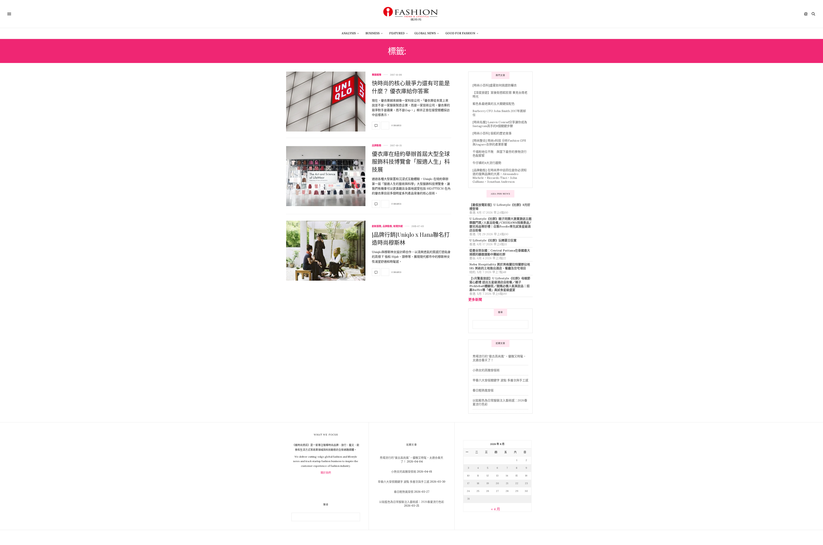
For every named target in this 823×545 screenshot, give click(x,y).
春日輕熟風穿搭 (483, 390)
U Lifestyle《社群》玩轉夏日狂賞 (493, 240)
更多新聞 (475, 299)
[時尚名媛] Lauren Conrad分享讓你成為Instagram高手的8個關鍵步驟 (500, 124)
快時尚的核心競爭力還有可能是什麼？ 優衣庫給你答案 (411, 86)
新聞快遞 (398, 226)
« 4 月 (495, 509)
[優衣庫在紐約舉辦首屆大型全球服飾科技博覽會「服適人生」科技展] (325, 176)
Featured (397, 33)
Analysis (349, 33)
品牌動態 (376, 145)
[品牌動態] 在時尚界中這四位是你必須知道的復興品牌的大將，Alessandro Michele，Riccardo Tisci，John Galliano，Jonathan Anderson (500, 176)
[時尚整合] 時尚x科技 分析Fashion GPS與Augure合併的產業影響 (499, 142)
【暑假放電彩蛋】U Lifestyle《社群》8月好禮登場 (499, 207)
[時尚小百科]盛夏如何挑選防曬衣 (495, 85)
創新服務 (376, 226)
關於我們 (326, 472)
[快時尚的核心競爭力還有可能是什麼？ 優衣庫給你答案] (325, 102)
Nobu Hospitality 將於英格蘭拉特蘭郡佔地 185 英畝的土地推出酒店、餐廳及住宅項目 (499, 266)
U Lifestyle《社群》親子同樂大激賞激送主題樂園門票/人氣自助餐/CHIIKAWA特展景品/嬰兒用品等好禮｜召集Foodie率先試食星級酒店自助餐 (500, 224)
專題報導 (376, 75)
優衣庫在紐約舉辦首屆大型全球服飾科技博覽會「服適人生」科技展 (411, 161)
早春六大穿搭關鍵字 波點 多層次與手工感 (500, 380)
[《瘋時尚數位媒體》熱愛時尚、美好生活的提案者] (411, 13)
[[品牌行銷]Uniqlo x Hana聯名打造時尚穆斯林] (325, 251)
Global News (425, 33)
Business (372, 33)
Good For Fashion (460, 33)
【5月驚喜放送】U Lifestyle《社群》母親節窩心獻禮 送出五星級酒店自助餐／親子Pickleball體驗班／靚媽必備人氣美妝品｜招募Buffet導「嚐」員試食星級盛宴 (499, 284)
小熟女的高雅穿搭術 (486, 370)
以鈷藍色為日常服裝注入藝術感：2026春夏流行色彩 (411, 502)
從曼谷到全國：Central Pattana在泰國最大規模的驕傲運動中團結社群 (499, 252)
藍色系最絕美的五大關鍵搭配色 (494, 104)
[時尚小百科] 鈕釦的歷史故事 (492, 133)
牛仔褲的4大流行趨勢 (487, 163)
